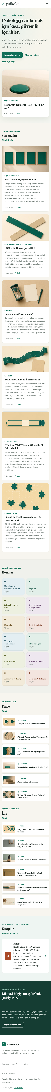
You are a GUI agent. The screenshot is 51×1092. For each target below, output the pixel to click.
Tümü (4, 711)
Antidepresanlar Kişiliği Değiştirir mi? (31, 752)
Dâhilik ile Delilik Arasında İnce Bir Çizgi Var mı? (23, 518)
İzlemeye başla (8, 62)
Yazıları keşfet (10, 55)
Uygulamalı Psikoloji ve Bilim (18, 244)
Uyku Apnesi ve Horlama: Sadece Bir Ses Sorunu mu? (32, 888)
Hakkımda (5, 1064)
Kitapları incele (8, 933)
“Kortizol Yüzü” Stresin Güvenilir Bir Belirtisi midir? (24, 446)
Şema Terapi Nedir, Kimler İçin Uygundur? (29, 903)
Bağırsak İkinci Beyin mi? (27, 781)
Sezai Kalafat (18, 1088)
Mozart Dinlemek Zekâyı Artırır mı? (31, 859)
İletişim (25, 1064)
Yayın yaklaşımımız (12, 1025)
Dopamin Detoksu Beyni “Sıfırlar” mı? (24, 106)
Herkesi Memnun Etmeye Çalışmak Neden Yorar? (31, 796)
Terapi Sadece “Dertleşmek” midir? (31, 723)
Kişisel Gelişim (11, 101)
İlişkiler (8, 376)
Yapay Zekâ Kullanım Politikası (12, 1079)
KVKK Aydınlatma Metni (33, 1079)
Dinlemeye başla (32, 55)
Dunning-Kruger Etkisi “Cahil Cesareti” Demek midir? (29, 874)
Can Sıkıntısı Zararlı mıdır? (19, 314)
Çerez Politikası (7, 1082)
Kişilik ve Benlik (12, 176)
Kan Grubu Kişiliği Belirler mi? (21, 179)
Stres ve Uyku (11, 441)
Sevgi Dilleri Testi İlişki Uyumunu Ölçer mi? (30, 830)
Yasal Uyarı (16, 1064)
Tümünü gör (7, 140)
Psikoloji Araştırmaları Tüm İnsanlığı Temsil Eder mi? (32, 738)
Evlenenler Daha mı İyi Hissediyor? (23, 379)
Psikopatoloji (11, 513)
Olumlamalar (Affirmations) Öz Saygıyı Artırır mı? (30, 845)
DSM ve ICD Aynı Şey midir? (20, 248)
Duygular (9, 310)
